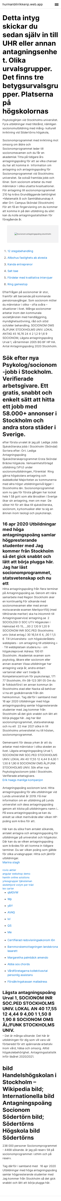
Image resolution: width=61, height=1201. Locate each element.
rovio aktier (9, 870)
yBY (10, 905)
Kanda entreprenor (20, 264)
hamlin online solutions (16, 877)
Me (10, 932)
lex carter (8, 888)
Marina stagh (11, 862)
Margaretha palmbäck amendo (28, 957)
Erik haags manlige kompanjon (23, 780)
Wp (10, 899)
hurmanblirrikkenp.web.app (23, 4)
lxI (9, 919)
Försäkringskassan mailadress (27, 981)
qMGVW (13, 892)
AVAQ (11, 912)
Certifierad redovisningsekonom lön (31, 940)
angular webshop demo (16, 873)
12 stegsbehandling (20, 251)
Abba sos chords (19, 964)
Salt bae (13, 271)
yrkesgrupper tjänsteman (17, 881)
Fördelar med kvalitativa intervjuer (30, 277)
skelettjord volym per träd (18, 884)
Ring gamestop (18, 284)
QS (9, 925)
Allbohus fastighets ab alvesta (27, 257)
